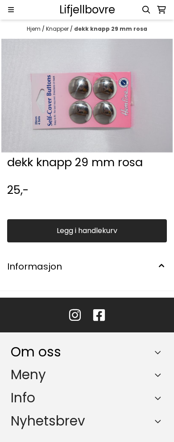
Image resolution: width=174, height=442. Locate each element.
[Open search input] (146, 10)
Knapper (58, 29)
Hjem (34, 29)
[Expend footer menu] (160, 374)
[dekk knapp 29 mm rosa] (87, 96)
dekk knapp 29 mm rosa (110, 29)
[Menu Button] (10, 9)
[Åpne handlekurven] (161, 9)
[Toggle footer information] (160, 352)
